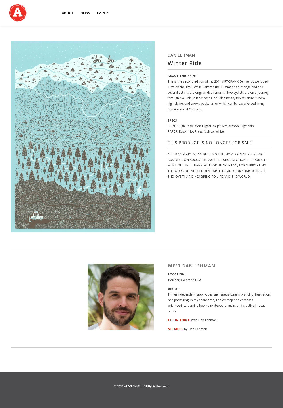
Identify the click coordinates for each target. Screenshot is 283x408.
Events (103, 12)
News (85, 12)
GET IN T (175, 320)
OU (184, 320)
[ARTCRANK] (18, 13)
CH (188, 320)
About (68, 12)
